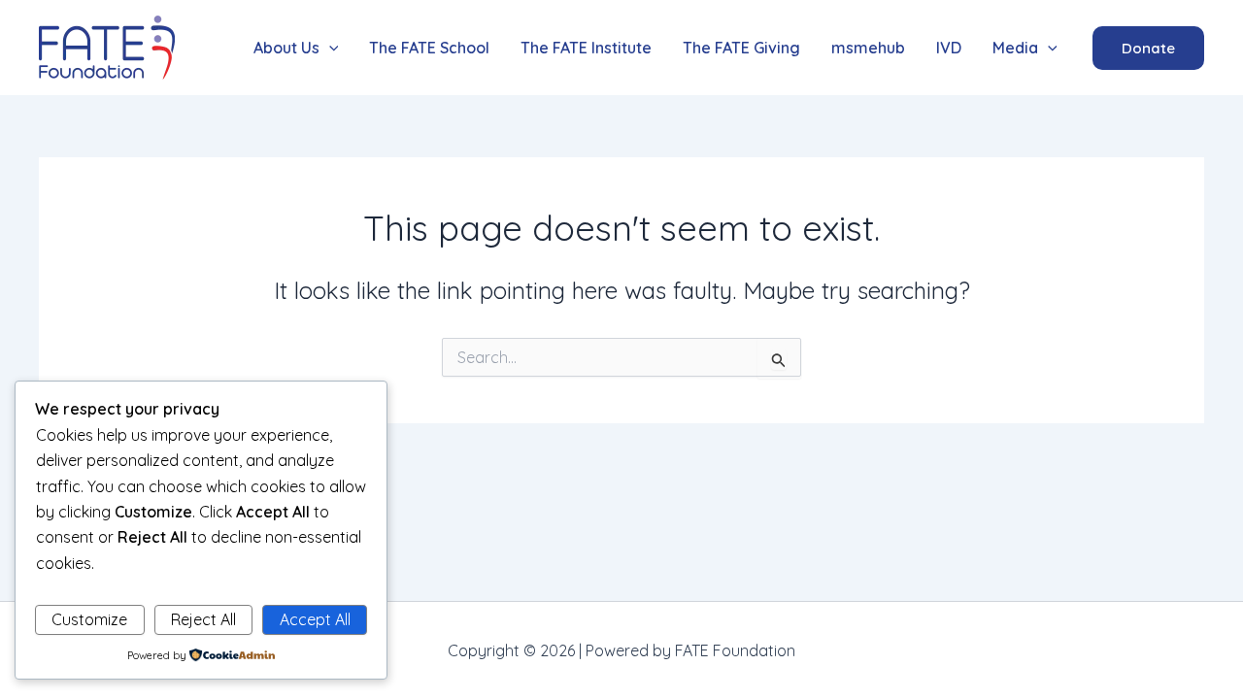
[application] (329, 48)
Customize (89, 619)
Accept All (315, 619)
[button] (296, 48)
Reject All (203, 619)
